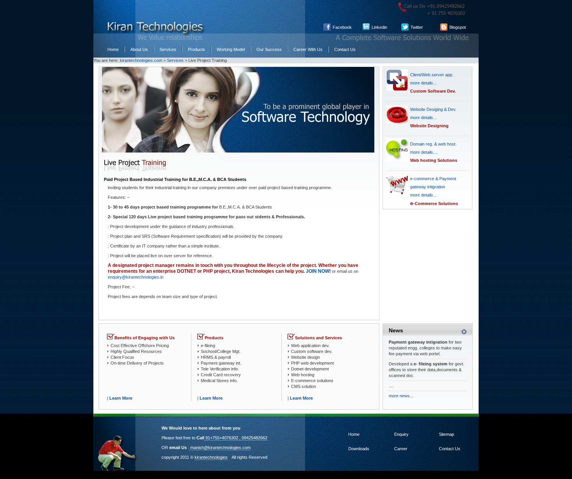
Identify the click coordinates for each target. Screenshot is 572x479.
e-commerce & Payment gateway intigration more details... (433, 186)
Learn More (120, 398)
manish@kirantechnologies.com (220, 447)
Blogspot (457, 27)
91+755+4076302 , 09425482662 (235, 437)
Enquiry (401, 434)
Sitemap (446, 434)
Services (168, 49)
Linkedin (379, 27)
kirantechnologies (211, 457)
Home (113, 49)
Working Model (231, 49)
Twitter (417, 27)
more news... (401, 395)
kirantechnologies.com (141, 60)
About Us (139, 49)
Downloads (358, 448)
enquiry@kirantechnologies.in (135, 277)
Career (400, 448)
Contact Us (345, 49)
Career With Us (308, 49)
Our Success (269, 49)
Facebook (342, 27)
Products (196, 49)
